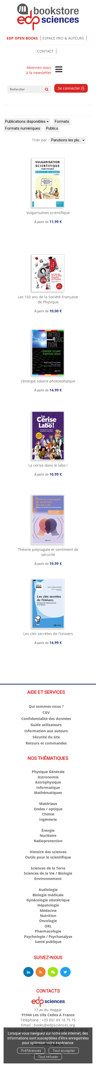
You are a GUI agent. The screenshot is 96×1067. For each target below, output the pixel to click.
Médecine (48, 910)
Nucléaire (48, 835)
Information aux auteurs (46, 730)
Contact (45, 51)
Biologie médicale (48, 894)
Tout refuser (48, 1057)
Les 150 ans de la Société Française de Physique (48, 299)
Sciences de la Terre (48, 868)
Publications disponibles (26, 121)
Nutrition (48, 915)
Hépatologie (48, 905)
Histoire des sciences (48, 852)
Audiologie (48, 889)
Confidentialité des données (46, 718)
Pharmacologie (48, 931)
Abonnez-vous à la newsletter (38, 70)
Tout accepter (63, 1051)
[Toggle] (58, 69)
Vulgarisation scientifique (48, 212)
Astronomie (48, 777)
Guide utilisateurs (46, 724)
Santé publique (48, 941)
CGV (46, 712)
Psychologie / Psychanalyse (48, 936)
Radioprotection (48, 840)
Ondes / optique (48, 809)
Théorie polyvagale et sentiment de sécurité (48, 552)
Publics (52, 128)
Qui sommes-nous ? (46, 706)
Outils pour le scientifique (48, 857)
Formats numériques (22, 128)
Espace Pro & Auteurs (63, 38)
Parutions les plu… (66, 140)
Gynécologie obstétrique (48, 900)
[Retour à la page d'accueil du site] (48, 17)
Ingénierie (48, 819)
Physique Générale (48, 771)
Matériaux (48, 803)
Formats (62, 121)
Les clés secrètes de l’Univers (48, 633)
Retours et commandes (46, 743)
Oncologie (48, 920)
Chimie (48, 814)
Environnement (48, 878)
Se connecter (69, 88)
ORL (48, 926)
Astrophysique (48, 782)
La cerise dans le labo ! (48, 465)
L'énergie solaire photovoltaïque (48, 381)
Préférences (31, 1051)
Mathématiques (48, 792)
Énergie (48, 830)
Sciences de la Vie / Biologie (48, 873)
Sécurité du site (46, 737)
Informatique (48, 787)
